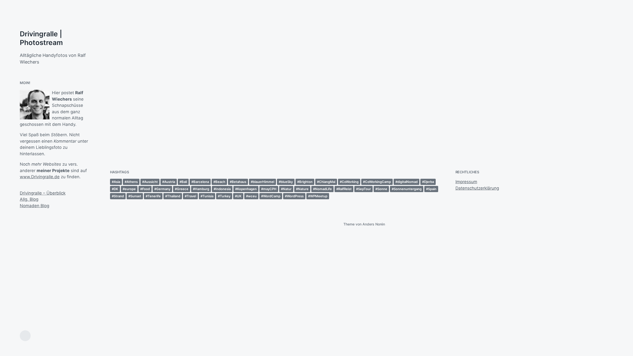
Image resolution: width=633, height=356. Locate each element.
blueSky (287, 182)
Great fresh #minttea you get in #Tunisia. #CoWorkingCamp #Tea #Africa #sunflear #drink (552, 119)
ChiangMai (327, 182)
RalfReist (345, 189)
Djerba (429, 182)
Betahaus (239, 182)
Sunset (135, 196)
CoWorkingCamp (378, 182)
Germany (163, 189)
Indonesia (223, 189)
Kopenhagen (247, 189)
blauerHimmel (263, 182)
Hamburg (202, 189)
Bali (184, 182)
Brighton (306, 182)
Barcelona (201, 182)
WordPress (295, 196)
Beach (220, 182)
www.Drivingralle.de (40, 176)
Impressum (466, 181)
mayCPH (269, 189)
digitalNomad (407, 182)
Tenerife (154, 196)
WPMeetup (318, 196)
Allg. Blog (29, 199)
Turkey (225, 196)
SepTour (364, 189)
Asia (117, 182)
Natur (287, 189)
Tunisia (208, 196)
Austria (169, 182)
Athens (132, 182)
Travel (191, 196)
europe (130, 189)
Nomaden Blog (34, 205)
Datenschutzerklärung (477, 188)
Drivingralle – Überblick (43, 193)
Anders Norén (373, 224)
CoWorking (350, 182)
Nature (303, 189)
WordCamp (271, 196)
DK (116, 189)
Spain (432, 189)
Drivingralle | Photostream (41, 38)
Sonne (382, 189)
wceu (252, 196)
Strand (119, 196)
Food (146, 189)
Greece (182, 189)
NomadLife (323, 189)
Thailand (173, 196)
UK (239, 196)
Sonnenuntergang (408, 189)
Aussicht (151, 182)
